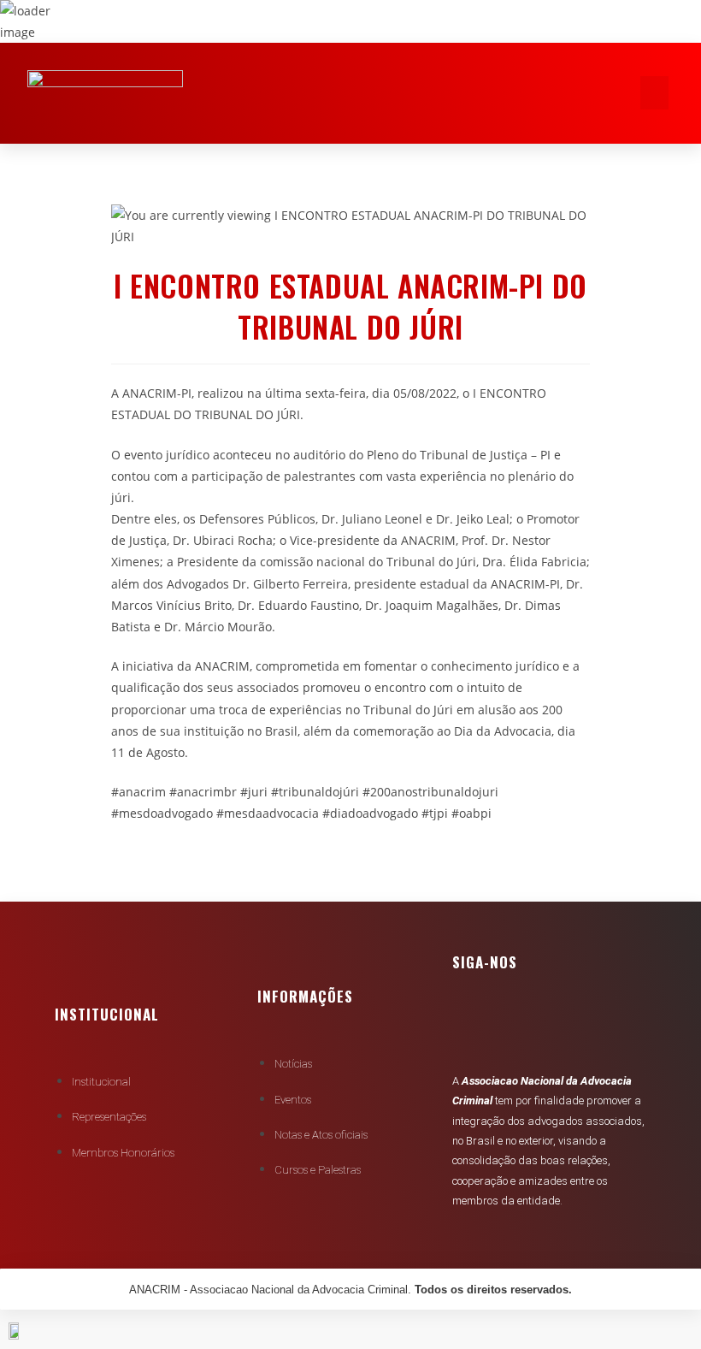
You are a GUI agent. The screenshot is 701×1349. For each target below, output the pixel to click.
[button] (654, 92)
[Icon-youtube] (524, 1026)
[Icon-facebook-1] (473, 1026)
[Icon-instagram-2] (574, 1026)
